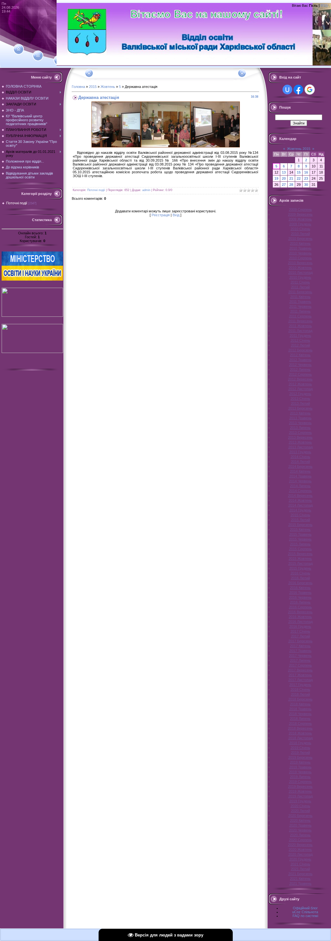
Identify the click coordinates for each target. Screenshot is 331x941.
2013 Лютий (300, 403)
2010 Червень (300, 253)
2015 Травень (300, 534)
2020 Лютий (300, 811)
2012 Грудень (300, 394)
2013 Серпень (300, 432)
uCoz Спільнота (305, 912)
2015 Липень (300, 544)
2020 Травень (300, 825)
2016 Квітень (300, 588)
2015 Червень (300, 539)
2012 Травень (300, 360)
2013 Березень (300, 408)
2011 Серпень (300, 316)
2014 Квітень (300, 471)
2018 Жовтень (300, 733)
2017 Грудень (300, 685)
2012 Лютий (300, 345)
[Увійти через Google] (309, 89)
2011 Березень (300, 292)
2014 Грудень (300, 510)
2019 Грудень (300, 801)
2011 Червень (300, 306)
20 (284, 178)
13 (284, 172)
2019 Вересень (300, 786)
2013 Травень (300, 418)
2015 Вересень (300, 554)
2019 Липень (300, 777)
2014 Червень (300, 481)
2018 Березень (300, 699)
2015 (93, 87)
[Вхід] (59, 60)
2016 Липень (300, 602)
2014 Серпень (300, 491)
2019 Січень (300, 748)
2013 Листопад (300, 447)
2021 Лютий (300, 869)
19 (276, 178)
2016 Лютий (300, 578)
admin (146, 190)
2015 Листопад (300, 563)
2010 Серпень (300, 258)
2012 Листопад (300, 389)
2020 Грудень (300, 859)
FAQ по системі (305, 916)
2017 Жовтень (300, 675)
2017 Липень (300, 660)
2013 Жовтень (300, 442)
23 (306, 178)
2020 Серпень (300, 840)
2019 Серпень (300, 782)
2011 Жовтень (300, 326)
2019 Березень (300, 757)
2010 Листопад (300, 272)
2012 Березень (300, 350)
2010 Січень (300, 229)
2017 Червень (300, 656)
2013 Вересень (300, 437)
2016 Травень (300, 592)
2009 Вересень (300, 214)
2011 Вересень (300, 321)
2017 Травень (300, 651)
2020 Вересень (300, 845)
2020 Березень (300, 816)
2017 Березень (300, 641)
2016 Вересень (300, 612)
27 (284, 185)
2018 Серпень (300, 723)
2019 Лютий (300, 752)
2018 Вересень (300, 728)
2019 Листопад (300, 796)
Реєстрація (161, 215)
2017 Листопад (300, 680)
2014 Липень (300, 486)
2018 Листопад (300, 738)
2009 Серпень (300, 209)
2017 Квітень (300, 646)
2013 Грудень (300, 452)
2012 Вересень (300, 379)
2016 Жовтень (300, 617)
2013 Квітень (300, 413)
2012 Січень (300, 340)
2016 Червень (300, 597)
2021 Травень (300, 883)
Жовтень (108, 87)
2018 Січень (300, 689)
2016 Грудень (300, 626)
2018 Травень (300, 709)
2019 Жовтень (300, 791)
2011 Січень (300, 282)
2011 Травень (300, 302)
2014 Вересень (300, 495)
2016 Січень (300, 573)
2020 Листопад (300, 854)
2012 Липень (300, 369)
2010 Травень (300, 248)
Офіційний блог (305, 908)
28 (291, 185)
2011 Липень (300, 311)
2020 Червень (300, 830)
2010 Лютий (300, 234)
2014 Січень (300, 457)
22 (299, 178)
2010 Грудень (300, 277)
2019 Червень (300, 772)
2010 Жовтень (300, 268)
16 (306, 172)
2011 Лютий (300, 287)
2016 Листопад (300, 622)
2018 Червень (300, 714)
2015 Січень (300, 515)
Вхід (176, 215)
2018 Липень (300, 719)
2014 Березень (300, 466)
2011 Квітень (300, 297)
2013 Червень (300, 423)
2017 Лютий (300, 636)
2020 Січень (300, 806)
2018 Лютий (300, 694)
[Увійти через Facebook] (298, 89)
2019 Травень (300, 767)
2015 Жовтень (300, 559)
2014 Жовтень (300, 500)
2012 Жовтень (300, 384)
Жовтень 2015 (298, 149)
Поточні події (16, 203)
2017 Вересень (300, 670)
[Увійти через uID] (287, 89)
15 (299, 172)
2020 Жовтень (300, 849)
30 (306, 185)
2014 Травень (300, 476)
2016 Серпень (300, 607)
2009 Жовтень (300, 219)
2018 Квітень (300, 704)
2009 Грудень (300, 224)
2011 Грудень (300, 335)
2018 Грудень (300, 743)
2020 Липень (300, 835)
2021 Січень (300, 864)
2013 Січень (300, 399)
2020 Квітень (300, 820)
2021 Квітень (300, 879)
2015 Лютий (300, 520)
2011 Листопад (300, 331)
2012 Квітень (300, 355)
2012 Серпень (300, 374)
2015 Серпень (300, 549)
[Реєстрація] (38, 56)
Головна (78, 87)
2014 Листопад (300, 505)
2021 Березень (300, 874)
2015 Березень (300, 525)
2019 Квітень (300, 762)
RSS (324, 5)
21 (291, 178)
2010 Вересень (300, 263)
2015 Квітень (300, 529)
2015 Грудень (300, 568)
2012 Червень (300, 365)
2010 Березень (300, 239)
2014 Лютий (300, 462)
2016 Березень (300, 583)
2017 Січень (300, 631)
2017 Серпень (300, 665)
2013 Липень (300, 428)
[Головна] (18, 49)
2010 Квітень (300, 243)
